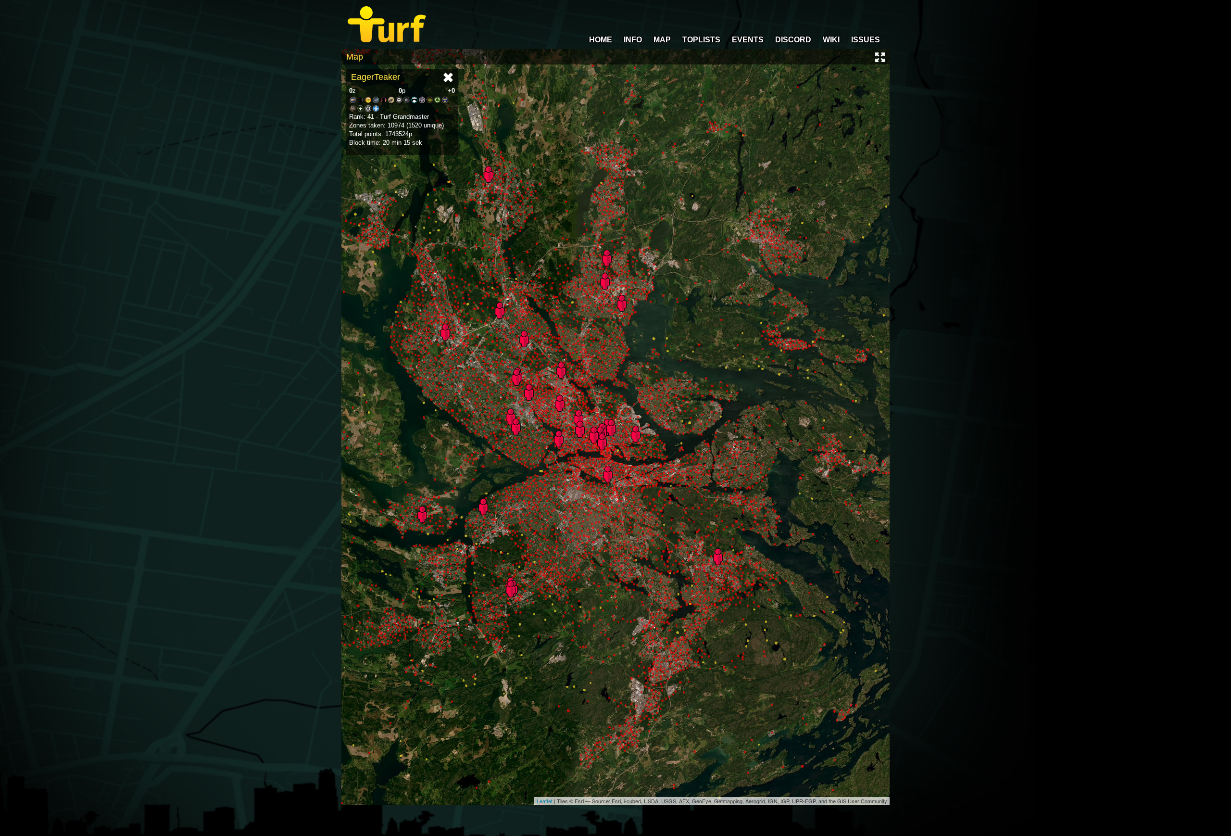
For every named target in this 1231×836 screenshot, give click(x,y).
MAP (662, 40)
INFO (633, 40)
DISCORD (793, 40)
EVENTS (748, 40)
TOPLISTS (701, 40)
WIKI (831, 40)
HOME (600, 40)
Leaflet (545, 801)
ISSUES (865, 40)
